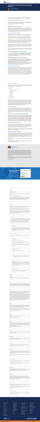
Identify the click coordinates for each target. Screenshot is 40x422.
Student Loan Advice (15, 405)
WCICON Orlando (31, 403)
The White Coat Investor (16, 239)
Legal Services (14, 408)
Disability (4, 406)
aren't (12, 139)
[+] (17, 187)
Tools (5, 412)
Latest (13, 412)
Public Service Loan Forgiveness (17, 54)
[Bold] (9, 187)
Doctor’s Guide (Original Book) (24, 410)
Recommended (25, 2)
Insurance (6, 405)
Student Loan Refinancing (15, 403)
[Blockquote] (14, 187)
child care (9, 108)
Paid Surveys (5, 413)
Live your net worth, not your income (23, 31)
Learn (21, 2)
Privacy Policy (8, 418)
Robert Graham (14, 359)
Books (22, 409)
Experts (14, 402)
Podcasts (23, 402)
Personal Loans (5, 414)
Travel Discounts (31, 409)
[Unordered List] (13, 187)
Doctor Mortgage (5, 410)
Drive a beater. (12, 49)
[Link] (16, 187)
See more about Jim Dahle (10, 159)
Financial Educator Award (32, 406)
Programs (32, 404)
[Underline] (11, 187)
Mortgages (6, 409)
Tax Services (14, 407)
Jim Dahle (12, 8)
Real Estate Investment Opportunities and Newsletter (26, 174)
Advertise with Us (31, 413)
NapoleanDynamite (16, 249)
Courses (23, 405)
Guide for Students (23, 412)
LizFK (14, 226)
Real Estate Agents (14, 410)
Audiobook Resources (23, 413)
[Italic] (10, 187)
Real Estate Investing (23, 407)
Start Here (18, 2)
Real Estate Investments (15, 406)
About (29, 2)
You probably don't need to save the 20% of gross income (14, 119)
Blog (14, 411)
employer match (21, 64)
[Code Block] (15, 187)
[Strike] (12, 187)
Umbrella (4, 408)
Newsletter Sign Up (5, 403)
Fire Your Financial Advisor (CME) (24, 406)
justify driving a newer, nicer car (14, 39)
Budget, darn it (20, 115)
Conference (32, 402)
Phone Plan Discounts (32, 410)
